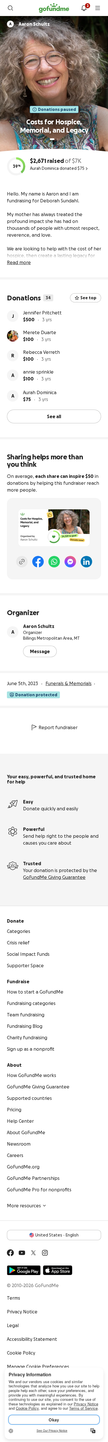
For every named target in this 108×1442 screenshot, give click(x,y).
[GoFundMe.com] (54, 8)
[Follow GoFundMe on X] (33, 1252)
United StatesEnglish (57, 1235)
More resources (24, 1205)
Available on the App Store (57, 1270)
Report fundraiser (58, 727)
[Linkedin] (86, 561)
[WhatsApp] (54, 561)
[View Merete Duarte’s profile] (12, 336)
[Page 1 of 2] (52, 139)
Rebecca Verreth (41, 352)
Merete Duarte (39, 332)
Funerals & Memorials (69, 683)
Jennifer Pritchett (42, 312)
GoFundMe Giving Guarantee (54, 877)
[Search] (10, 8)
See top (88, 298)
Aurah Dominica (39, 392)
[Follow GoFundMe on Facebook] (10, 1252)
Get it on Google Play (24, 1270)
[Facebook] (38, 561)
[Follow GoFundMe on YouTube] (22, 1252)
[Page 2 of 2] (57, 139)
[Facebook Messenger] (70, 561)
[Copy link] (22, 561)
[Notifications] (84, 8)
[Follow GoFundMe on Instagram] (45, 1252)
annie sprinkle (38, 371)
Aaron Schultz (38, 626)
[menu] (97, 8)
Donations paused (57, 109)
